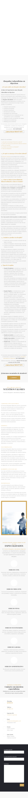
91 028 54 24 (10, 709)
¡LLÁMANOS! (8, 69)
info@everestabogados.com (14, 721)
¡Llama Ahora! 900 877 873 (14, 132)
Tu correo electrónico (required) (10, 756)
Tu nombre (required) (8, 749)
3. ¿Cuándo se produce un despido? (10, 147)
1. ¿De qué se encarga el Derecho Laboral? (11, 142)
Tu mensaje (6, 763)
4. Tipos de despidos (6, 148)
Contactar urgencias (12, 715)
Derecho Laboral (6, 156)
